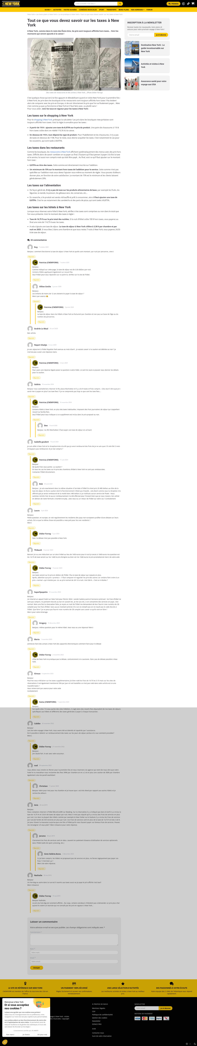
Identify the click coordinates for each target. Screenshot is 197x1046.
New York (31, 14)
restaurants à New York (60, 152)
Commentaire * (36, 932)
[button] (183, 4)
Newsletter (96, 1021)
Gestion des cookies (99, 1018)
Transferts (111, 10)
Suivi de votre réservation (102, 1036)
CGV (93, 1011)
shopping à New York (43, 119)
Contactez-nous (98, 1033)
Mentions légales (98, 1008)
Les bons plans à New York (46, 14)
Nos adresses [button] (137, 10)
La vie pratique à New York (68, 14)
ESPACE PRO (96, 1024)
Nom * (32, 949)
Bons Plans (124, 10)
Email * (33, 958)
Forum (149, 10)
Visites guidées (70, 10)
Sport (101, 10)
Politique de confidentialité (102, 1015)
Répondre (31, 257)
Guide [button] (47, 10)
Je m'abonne (161, 35)
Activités (57, 10)
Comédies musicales (88, 10)
